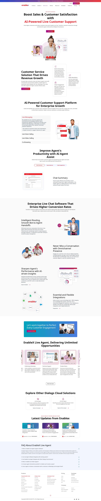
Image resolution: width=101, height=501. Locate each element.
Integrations (55, 308)
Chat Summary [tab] (42, 165)
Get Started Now (25, 88)
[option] (32, 362)
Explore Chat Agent (37, 408)
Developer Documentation (74, 478)
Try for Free (50, 31)
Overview (36, 477)
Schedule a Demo (31, 331)
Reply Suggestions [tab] (57, 165)
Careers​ (72, 488)
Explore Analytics (24, 284)
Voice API (23, 477)
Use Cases (36, 483)
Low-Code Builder (24, 490)
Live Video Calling (28, 138)
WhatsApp (63, 480)
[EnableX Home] (25, 5)
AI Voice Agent (37, 480)
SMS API (22, 482)
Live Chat (36, 482)
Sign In (71, 3)
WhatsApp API (23, 483)
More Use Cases (50, 383)
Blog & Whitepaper (64, 489)
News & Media (63, 491)
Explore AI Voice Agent (62, 408)
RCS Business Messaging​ (51, 479)
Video (62, 476)
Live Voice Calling (27, 134)
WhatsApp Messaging (51, 480)
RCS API (22, 485)
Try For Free (76, 3)
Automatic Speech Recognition (26, 486)
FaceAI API (23, 488)
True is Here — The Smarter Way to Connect (50, 1)
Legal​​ (72, 491)
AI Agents (36, 490)
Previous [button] (21, 359)
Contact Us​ (73, 489)
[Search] (79, 6)
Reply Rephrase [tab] (50, 165)
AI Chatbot (36, 479)
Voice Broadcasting (50, 483)
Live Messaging (27, 117)
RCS (62, 482)
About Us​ (63, 488)
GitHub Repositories (74, 480)
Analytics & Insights (38, 486)
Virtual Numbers (24, 491)
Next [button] (80, 359)
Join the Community (74, 482)
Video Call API (23, 480)
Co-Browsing (26, 142)
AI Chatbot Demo (38, 488)
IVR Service (23, 479)
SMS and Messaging (51, 482)
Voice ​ (62, 477)
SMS (62, 479)
